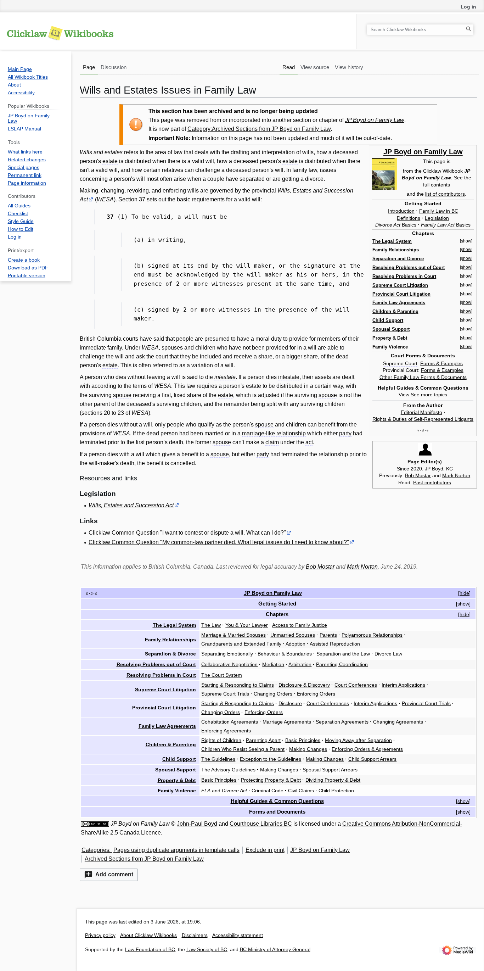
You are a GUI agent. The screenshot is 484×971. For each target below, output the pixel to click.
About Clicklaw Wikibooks (148, 935)
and (224, 790)
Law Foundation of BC (150, 949)
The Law (211, 625)
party (345, 433)
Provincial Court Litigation (401, 294)
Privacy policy (100, 935)
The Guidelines (218, 759)
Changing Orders (273, 694)
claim (272, 442)
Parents (328, 635)
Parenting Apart (263, 740)
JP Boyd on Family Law (374, 120)
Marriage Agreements (287, 722)
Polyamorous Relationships (372, 635)
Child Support (387, 320)
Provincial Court (400, 370)
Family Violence (390, 347)
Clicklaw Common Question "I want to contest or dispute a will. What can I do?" (187, 533)
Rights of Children (221, 740)
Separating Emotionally (227, 654)
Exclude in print (265, 850)
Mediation (273, 664)
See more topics (429, 394)
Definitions (408, 218)
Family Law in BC (438, 211)
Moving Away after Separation (358, 740)
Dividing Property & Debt (332, 780)
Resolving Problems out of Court (408, 267)
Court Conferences (355, 685)
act (309, 442)
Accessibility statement (237, 935)
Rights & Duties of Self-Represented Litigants (422, 419)
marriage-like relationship (274, 433)
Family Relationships (395, 249)
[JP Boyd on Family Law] (384, 174)
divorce (314, 179)
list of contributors (445, 194)
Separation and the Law (343, 654)
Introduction (401, 211)
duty (276, 339)
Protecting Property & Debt (271, 780)
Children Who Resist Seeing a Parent (243, 749)
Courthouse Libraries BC (261, 824)
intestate (225, 377)
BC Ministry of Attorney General (275, 949)
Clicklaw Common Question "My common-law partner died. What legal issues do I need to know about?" (219, 542)
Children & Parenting (395, 311)
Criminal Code (267, 790)
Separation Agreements (342, 722)
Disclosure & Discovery (304, 685)
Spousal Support (391, 329)
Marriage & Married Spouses (233, 635)
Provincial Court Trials (426, 703)
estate (110, 161)
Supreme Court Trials (225, 694)
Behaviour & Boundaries (285, 654)
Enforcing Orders (316, 694)
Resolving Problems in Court (404, 276)
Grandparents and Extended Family (241, 644)
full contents (436, 185)
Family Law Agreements (398, 302)
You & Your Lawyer (246, 625)
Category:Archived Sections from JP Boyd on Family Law (259, 129)
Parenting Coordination (342, 664)
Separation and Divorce (398, 258)
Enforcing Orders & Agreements (367, 749)
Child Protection (336, 790)
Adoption (295, 644)
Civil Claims (301, 790)
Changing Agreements (398, 722)
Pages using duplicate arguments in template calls (176, 850)
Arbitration (299, 664)
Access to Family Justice (299, 625)
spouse (122, 395)
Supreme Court (400, 363)
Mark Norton (456, 475)
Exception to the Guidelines (270, 759)
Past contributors (432, 482)
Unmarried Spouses (292, 635)
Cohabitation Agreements (229, 722)
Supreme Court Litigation (400, 285)
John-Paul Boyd (197, 824)
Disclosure (290, 703)
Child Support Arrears (372, 759)
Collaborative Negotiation (229, 664)
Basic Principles (302, 740)
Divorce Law (388, 654)
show (463, 604)
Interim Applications (403, 685)
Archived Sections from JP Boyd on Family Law (144, 859)
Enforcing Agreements (226, 730)
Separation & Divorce (170, 654)
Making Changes (308, 749)
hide (464, 593)
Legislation (437, 218)
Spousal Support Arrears (330, 769)
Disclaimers (195, 935)
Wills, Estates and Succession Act (131, 505)
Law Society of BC (206, 949)
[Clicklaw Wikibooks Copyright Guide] (95, 824)
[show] (466, 241)
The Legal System (392, 241)
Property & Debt (389, 338)
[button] (109, 875)
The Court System (221, 675)
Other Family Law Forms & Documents (423, 377)
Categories (95, 850)
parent (102, 404)
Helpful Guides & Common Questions (277, 801)
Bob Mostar (418, 475)
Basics (395, 225)
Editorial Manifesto (421, 412)
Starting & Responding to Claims (237, 685)
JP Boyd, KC (439, 468)
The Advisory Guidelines (228, 769)
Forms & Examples (441, 363)
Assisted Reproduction (335, 644)
